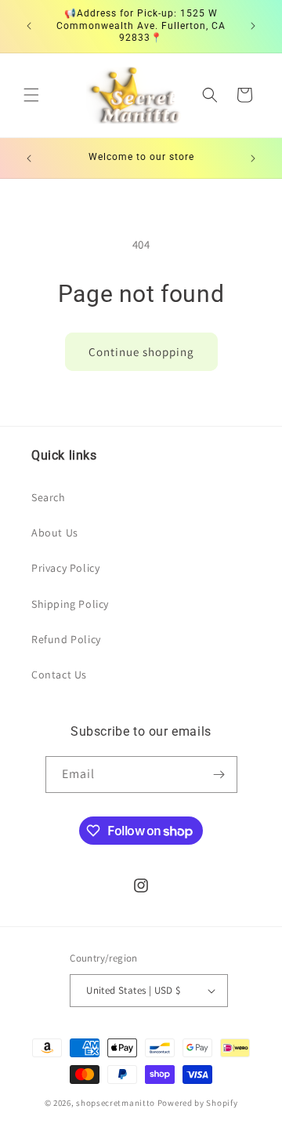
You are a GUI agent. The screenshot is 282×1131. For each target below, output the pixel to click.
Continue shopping (141, 351)
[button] (31, 95)
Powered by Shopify (197, 1102)
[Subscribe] (219, 774)
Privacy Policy (65, 568)
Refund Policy (66, 639)
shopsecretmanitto (115, 1102)
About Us (54, 532)
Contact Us (59, 674)
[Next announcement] (253, 26)
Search (48, 497)
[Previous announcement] (29, 26)
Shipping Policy (70, 604)
